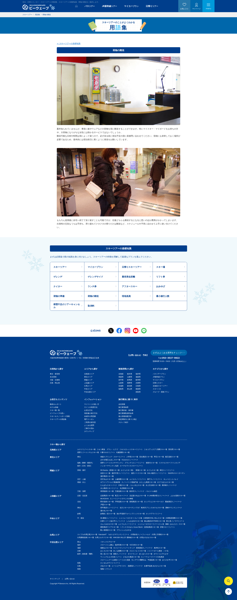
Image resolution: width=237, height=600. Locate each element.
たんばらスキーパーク (108, 485)
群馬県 (129, 380)
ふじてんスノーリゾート (127, 524)
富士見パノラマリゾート (175, 521)
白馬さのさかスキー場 (148, 537)
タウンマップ (89, 431)
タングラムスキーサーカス (154, 502)
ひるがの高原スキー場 (131, 557)
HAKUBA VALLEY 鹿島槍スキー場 (125, 537)
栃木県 (129, 374)
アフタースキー (129, 286)
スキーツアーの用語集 (58, 419)
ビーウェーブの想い (57, 413)
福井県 (138, 374)
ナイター (57, 286)
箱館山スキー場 (106, 548)
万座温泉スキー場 (121, 491)
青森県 (121, 377)
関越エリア (88, 380)
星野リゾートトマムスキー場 (88, 452)
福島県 (121, 389)
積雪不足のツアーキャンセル (66, 306)
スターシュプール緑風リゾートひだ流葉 (115, 560)
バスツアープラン (159, 374)
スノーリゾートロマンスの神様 (121, 499)
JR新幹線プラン (159, 377)
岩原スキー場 (105, 473)
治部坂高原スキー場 (151, 527)
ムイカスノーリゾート (137, 479)
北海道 (121, 374)
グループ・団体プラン (161, 392)
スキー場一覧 (55, 410)
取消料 (91, 305)
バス (90, 6)
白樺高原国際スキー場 (174, 518)
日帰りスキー (158, 383)
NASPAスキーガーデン (176, 473)
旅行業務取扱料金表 (126, 413)
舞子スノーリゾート (154, 479)
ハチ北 (165, 551)
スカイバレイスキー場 (137, 551)
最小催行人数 (162, 296)
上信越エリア (89, 383)
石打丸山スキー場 (107, 479)
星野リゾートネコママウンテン (111, 463)
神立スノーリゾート (167, 470)
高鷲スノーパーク (119, 554)
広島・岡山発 (55, 383)
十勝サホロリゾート (107, 452)
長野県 (129, 383)
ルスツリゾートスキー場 (86, 449)
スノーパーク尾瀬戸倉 (130, 482)
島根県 (138, 389)
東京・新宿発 (55, 374)
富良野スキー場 (174, 449)
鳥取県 (138, 392)
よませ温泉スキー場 (177, 496)
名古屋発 (53, 377)
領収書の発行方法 (90, 413)
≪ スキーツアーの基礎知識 (68, 43)
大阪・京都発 (55, 380)
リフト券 (160, 276)
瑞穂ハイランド (106, 569)
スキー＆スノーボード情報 (60, 416)
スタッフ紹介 (123, 422)
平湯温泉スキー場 (154, 560)
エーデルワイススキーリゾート (131, 466)
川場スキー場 (123, 485)
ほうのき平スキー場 (169, 560)
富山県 (129, 389)
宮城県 (121, 386)
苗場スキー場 (141, 470)
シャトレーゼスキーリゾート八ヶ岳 (151, 524)
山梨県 (129, 377)
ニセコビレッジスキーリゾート (131, 449)
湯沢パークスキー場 (138, 473)
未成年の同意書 (90, 416)
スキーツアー (60, 267)
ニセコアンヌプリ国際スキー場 (155, 449)
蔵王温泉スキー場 (171, 457)
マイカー (131, 6)
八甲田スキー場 (132, 457)
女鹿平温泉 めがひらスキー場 (155, 566)
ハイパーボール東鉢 (154, 551)
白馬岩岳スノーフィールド (140, 534)
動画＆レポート (55, 404)
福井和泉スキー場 (121, 545)
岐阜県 (138, 380)
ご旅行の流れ (89, 428)
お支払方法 (88, 410)
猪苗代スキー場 (151, 463)
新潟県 (129, 386)
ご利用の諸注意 (90, 422)
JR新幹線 (109, 6)
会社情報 (122, 404)
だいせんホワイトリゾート (110, 563)
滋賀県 (138, 377)
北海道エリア (89, 374)
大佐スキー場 (105, 566)
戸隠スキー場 (105, 505)
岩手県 (121, 380)
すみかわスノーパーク (130, 460)
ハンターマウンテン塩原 (109, 466)
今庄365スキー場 (135, 545)
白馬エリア (88, 386)
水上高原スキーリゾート (109, 488)
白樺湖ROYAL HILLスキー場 (153, 518)
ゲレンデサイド (95, 276)
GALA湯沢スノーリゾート (157, 473)
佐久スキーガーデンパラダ (130, 508)
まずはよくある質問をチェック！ (168, 352)
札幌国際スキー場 (122, 452)
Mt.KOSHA (104, 499)
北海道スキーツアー (160, 386)
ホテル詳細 (54, 407)
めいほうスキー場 (145, 554)
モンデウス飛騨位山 (138, 560)
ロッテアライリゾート (154, 514)
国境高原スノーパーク (144, 548)
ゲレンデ (57, 276)
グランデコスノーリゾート (135, 463)
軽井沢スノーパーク (136, 491)
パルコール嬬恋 (151, 491)
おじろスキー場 (106, 551)
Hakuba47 (102, 534)
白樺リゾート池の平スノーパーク (112, 521)
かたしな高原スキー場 (147, 482)
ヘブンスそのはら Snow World (131, 527)
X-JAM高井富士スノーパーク (158, 496)
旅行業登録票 (123, 407)
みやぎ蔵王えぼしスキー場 (110, 460)
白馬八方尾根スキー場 (160, 534)
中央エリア (88, 389)
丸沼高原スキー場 (126, 488)
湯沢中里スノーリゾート (121, 473)
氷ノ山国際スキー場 (120, 551)
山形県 (121, 383)
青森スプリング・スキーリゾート (112, 457)
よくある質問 (89, 425)
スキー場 (160, 267)
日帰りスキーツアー (132, 267)
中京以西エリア (90, 392)
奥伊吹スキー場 (160, 548)
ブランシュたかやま (124, 530)
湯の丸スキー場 (106, 511)
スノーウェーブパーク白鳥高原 (153, 557)
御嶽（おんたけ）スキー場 (175, 524)
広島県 (138, 386)
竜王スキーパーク (121, 496)
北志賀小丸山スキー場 (137, 496)
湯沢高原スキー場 (107, 476)
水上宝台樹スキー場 (153, 485)
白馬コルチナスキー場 (103, 537)
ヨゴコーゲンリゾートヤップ (124, 548)
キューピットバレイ (170, 479)
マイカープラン (95, 267)
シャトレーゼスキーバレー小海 (130, 518)
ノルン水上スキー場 (136, 485)
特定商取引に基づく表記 (128, 419)
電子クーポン (89, 419)
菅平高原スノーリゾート (109, 508)
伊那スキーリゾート (167, 527)
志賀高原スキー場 (107, 496)
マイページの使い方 (91, 404)
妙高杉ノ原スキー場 (107, 514)
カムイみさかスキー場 (108, 524)
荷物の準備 (58, 296)
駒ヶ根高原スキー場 (107, 530)
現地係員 (126, 296)
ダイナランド (133, 554)
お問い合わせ (70, 579)
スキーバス (157, 389)
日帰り (152, 6)
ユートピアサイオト (119, 566)
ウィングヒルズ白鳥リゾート (111, 557)
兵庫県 (138, 383)
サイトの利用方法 (90, 407)
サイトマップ (55, 579)
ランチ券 (92, 286)
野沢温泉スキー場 (107, 502)
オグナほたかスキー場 (165, 482)
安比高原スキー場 (146, 457)
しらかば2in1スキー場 (134, 521)
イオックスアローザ (107, 542)
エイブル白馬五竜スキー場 (87, 534)
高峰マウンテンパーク (173, 508)
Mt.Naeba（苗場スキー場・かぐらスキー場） (117, 470)
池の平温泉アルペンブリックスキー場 (131, 514)
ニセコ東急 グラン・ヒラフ (107, 449)
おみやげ (160, 286)
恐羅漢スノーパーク (135, 566)
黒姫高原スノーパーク (173, 502)
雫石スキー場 (159, 457)
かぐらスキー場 (152, 470)
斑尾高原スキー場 (136, 502)
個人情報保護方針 (125, 416)
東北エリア (88, 377)
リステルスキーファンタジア (169, 463)
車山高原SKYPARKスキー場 (154, 521)
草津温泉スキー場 (107, 491)
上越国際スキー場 (121, 479)
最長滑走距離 (128, 276)
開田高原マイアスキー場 (109, 527)
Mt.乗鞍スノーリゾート (109, 518)
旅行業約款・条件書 (126, 410)
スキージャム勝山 (107, 545)
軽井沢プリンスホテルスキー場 (152, 508)
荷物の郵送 (93, 296)
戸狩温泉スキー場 (121, 502)
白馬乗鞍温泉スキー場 (85, 537)
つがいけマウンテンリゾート (118, 534)
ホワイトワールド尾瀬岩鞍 (110, 482)
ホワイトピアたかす (161, 554)
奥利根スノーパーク (169, 485)
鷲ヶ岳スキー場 (106, 554)
